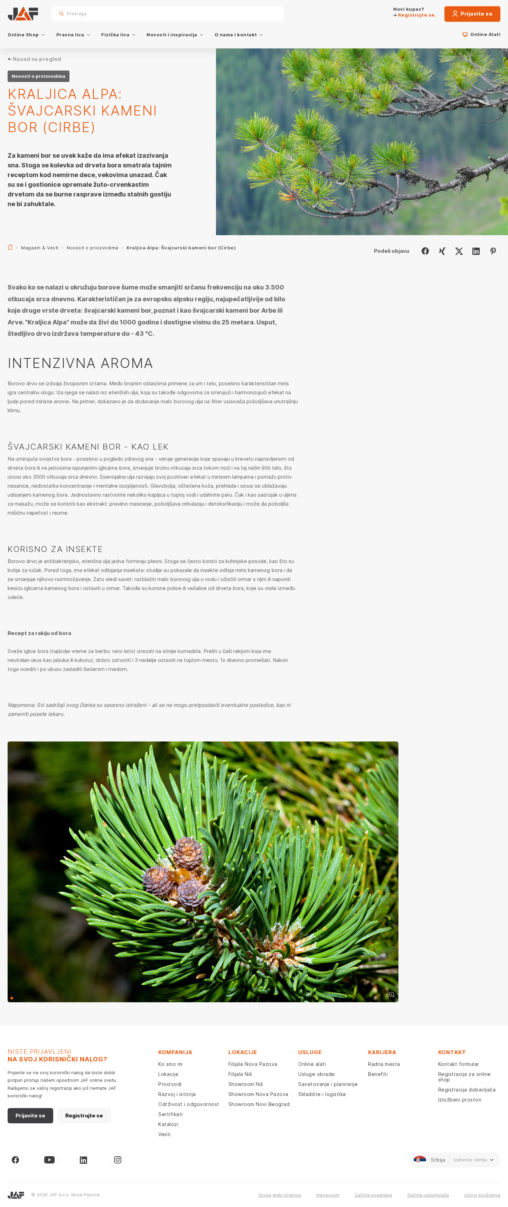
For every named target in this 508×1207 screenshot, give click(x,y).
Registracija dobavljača (467, 1090)
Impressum (327, 1195)
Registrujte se (84, 1115)
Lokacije (168, 1074)
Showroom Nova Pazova (258, 1094)
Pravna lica (70, 34)
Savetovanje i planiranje (328, 1084)
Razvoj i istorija (177, 1094)
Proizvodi (170, 1084)
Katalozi (168, 1124)
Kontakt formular (458, 1064)
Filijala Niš (240, 1074)
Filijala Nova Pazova (252, 1064)
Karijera (382, 1052)
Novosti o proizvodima (93, 247)
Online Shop (23, 34)
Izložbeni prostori (460, 1100)
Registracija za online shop (464, 1076)
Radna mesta (384, 1064)
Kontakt (452, 1052)
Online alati (312, 1064)
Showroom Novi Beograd (259, 1104)
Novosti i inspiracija (172, 34)
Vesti (164, 1134)
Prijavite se (476, 13)
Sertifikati (170, 1114)
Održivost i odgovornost (188, 1104)
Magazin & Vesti (40, 247)
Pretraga (266, 13)
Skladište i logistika (322, 1094)
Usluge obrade (316, 1074)
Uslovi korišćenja (482, 1195)
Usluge (310, 1052)
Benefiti (378, 1074)
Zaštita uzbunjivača (428, 1195)
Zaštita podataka (373, 1195)
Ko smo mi (170, 1064)
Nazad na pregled (37, 59)
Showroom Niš (245, 1084)
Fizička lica (115, 34)
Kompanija (175, 1052)
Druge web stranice (279, 1195)
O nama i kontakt (236, 34)
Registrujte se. (416, 15)
